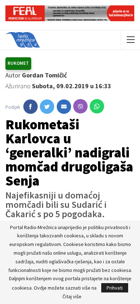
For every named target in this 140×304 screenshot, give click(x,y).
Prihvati (115, 288)
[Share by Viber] (80, 106)
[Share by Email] (64, 106)
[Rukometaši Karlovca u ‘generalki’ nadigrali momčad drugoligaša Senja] (30, 106)
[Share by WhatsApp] (97, 106)
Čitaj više (71, 296)
